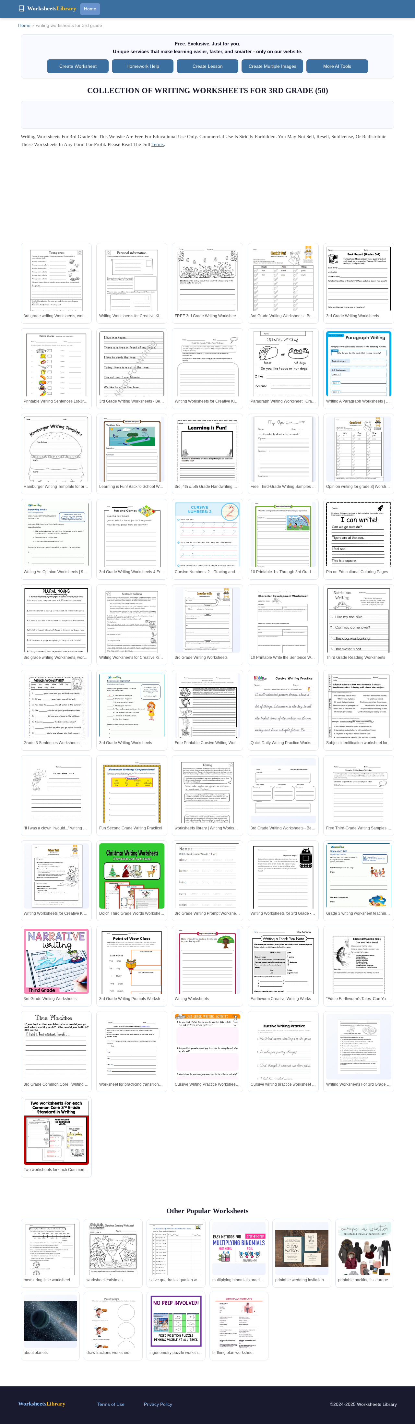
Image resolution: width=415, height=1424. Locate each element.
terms (157, 144)
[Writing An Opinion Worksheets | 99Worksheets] (56, 544)
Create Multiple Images (272, 66)
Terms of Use (110, 1404)
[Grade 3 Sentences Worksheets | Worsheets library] (56, 713)
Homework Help (142, 66)
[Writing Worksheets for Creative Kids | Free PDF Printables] (131, 288)
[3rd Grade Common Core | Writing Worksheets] (56, 1057)
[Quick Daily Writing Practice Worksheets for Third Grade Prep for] (283, 715)
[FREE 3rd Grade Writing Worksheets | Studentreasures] (207, 289)
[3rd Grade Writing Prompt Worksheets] (207, 885)
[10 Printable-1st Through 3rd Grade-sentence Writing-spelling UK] (283, 539)
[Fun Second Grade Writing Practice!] (131, 800)
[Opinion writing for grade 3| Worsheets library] (358, 449)
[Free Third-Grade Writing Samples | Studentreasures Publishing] (283, 454)
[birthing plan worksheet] (239, 1332)
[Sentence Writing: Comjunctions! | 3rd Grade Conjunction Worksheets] (56, 800)
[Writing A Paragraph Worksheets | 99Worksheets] (358, 377)
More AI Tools (337, 66)
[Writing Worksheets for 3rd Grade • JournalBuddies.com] (283, 885)
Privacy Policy (158, 1404)
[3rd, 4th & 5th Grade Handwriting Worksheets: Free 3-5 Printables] (207, 459)
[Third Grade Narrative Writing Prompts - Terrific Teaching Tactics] (358, 885)
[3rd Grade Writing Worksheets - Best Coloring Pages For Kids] (283, 288)
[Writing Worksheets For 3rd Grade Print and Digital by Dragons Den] (358, 1047)
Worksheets (41, 1404)
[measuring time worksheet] (50, 1256)
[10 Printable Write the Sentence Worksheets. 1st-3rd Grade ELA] (283, 629)
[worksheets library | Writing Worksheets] (207, 800)
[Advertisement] (207, 197)
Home (90, 8)
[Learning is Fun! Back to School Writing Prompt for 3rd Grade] (132, 453)
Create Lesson (208, 66)
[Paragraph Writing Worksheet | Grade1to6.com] (283, 374)
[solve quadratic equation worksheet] (176, 1256)
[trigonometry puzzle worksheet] (176, 1321)
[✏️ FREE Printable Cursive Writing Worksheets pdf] (56, 1132)
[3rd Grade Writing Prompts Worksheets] (56, 466)
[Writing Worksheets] (207, 966)
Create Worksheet (78, 66)
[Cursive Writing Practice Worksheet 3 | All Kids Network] (207, 1056)
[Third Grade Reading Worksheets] (358, 630)
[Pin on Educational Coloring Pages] (358, 544)
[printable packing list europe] (364, 1262)
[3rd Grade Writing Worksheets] (358, 291)
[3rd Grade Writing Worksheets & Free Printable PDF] (131, 544)
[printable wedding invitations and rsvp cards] (301, 1248)
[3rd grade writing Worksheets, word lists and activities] (56, 288)
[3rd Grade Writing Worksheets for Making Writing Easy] (283, 1058)
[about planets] (50, 1321)
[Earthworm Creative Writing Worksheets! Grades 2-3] (283, 971)
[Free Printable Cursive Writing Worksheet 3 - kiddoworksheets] (207, 712)
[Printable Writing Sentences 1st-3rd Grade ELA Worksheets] (56, 373)
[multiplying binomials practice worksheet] (239, 1248)
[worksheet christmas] (113, 1256)
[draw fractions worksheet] (113, 1329)
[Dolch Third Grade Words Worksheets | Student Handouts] (131, 885)
